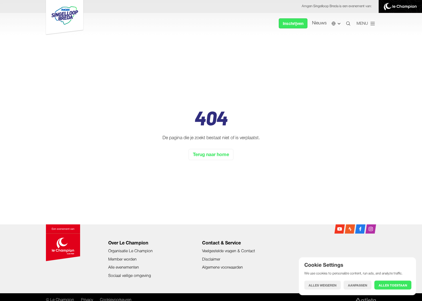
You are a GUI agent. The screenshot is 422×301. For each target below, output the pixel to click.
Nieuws (319, 23)
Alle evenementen (123, 267)
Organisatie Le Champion (130, 251)
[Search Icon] (348, 23)
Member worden (122, 259)
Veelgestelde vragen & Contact (228, 251)
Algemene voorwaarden (222, 267)
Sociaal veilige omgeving (129, 276)
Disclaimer (211, 259)
